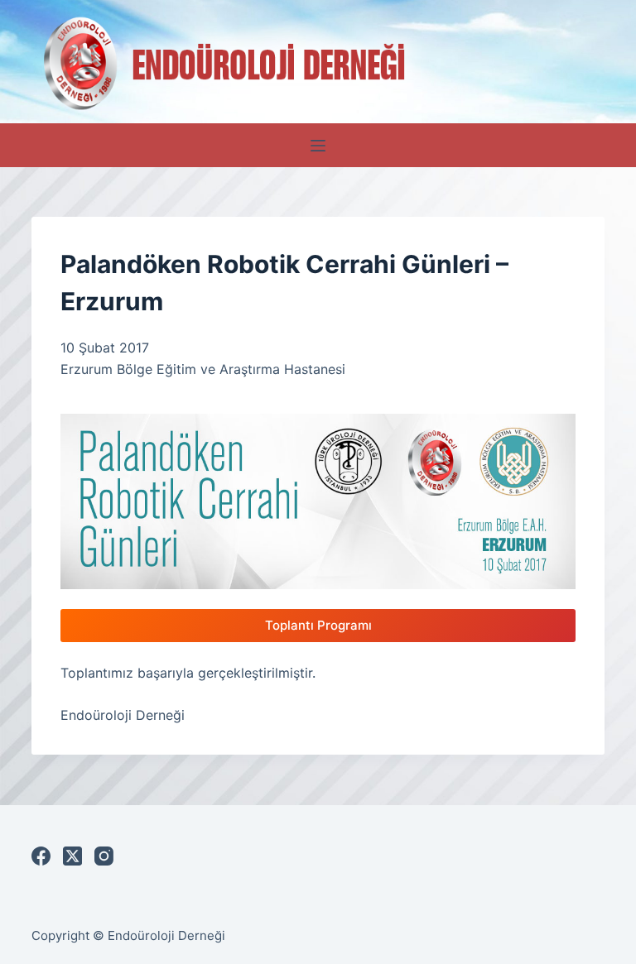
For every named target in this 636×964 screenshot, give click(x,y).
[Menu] (318, 145)
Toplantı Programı (318, 625)
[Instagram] (103, 856)
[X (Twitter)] (72, 856)
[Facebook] (41, 856)
